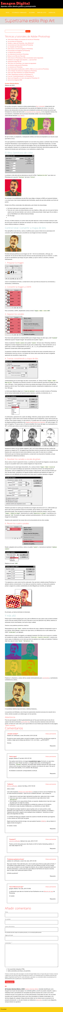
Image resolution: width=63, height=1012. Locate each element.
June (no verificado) (14, 841)
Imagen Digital (15, 3)
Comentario (8, 943)
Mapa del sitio (41, 12)
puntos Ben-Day (25, 722)
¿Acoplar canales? (12, 733)
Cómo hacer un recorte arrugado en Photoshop (20, 48)
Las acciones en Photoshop (15, 41)
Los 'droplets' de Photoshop (15, 47)
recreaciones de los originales (33, 112)
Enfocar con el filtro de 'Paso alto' (16, 56)
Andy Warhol (20, 115)
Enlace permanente (51, 733)
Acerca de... (52, 12)
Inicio (7, 12)
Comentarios (10, 20)
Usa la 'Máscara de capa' (16, 886)
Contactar (20, 20)
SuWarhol (43, 821)
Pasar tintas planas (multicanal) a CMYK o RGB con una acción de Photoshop (28, 69)
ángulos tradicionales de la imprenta (35, 422)
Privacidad (3, 1009)
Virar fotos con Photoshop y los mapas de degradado (22, 63)
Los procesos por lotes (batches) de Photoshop (20, 45)
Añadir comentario (10, 725)
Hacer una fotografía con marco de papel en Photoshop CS (23, 78)
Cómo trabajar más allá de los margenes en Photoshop (22, 70)
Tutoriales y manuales (19, 12)
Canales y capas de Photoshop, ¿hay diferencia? (21, 43)
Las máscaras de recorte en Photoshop (18, 54)
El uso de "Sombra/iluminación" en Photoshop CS (21, 76)
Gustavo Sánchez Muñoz (12, 83)
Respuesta (53, 745)
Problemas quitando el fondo (15, 859)
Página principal (9, 935)
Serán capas (13, 756)
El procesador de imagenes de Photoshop (19, 50)
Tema (6, 912)
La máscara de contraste (14, 52)
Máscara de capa (48, 891)
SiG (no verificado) (12, 786)
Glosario (32, 12)
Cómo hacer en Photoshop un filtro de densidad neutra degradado (25, 58)
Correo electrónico (10, 926)
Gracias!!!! (13, 839)
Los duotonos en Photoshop (15, 67)
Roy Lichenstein (40, 106)
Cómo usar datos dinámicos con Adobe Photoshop (21, 72)
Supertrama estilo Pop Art (14, 61)
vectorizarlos (45, 678)
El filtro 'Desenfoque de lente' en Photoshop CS (20, 74)
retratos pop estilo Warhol (25, 791)
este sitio (39, 1000)
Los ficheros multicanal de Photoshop (18, 65)
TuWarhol (10, 784)
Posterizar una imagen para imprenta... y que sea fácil (22, 59)
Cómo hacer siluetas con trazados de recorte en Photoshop (23, 39)
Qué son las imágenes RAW (15, 80)
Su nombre (8, 919)
